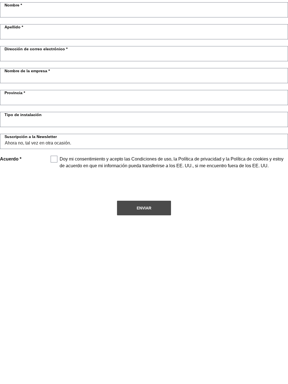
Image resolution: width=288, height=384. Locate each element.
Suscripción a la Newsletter (30, 136)
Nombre (11, 5)
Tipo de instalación (23, 114)
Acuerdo (9, 159)
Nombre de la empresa (25, 71)
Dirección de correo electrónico (34, 49)
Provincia (13, 93)
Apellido (12, 27)
